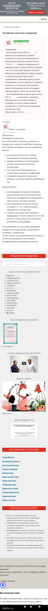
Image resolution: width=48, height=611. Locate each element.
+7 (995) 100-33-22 (36, 5)
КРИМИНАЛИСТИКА (13, 278)
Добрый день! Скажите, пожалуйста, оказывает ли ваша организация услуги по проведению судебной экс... (26, 532)
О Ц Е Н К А (10, 288)
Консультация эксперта (24, 508)
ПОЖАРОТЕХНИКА (13, 293)
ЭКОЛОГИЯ (10, 308)
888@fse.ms (36, 8)
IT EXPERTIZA (11, 286)
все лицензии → (8, 346)
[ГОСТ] (24, 438)
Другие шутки (7, 413)
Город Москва (8, 457)
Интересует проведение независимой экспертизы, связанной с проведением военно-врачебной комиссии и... (23, 525)
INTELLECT (10, 310)
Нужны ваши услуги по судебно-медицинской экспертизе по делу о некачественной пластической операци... (25, 547)
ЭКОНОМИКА (11, 301)
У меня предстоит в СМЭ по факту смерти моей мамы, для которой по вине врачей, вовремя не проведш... (25, 540)
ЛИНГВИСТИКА (12, 303)
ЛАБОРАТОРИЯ (12, 305)
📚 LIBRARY (11, 313)
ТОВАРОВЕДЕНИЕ (12, 298)
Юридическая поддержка (24, 256)
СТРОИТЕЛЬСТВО (12, 281)
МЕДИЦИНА (11, 276)
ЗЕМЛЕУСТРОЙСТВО (13, 283)
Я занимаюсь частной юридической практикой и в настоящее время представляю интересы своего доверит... (23, 518)
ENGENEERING (11, 291)
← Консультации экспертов (11, 27)
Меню (43, 19)
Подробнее (38, 604)
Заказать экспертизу (36, 12)
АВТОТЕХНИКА (12, 296)
